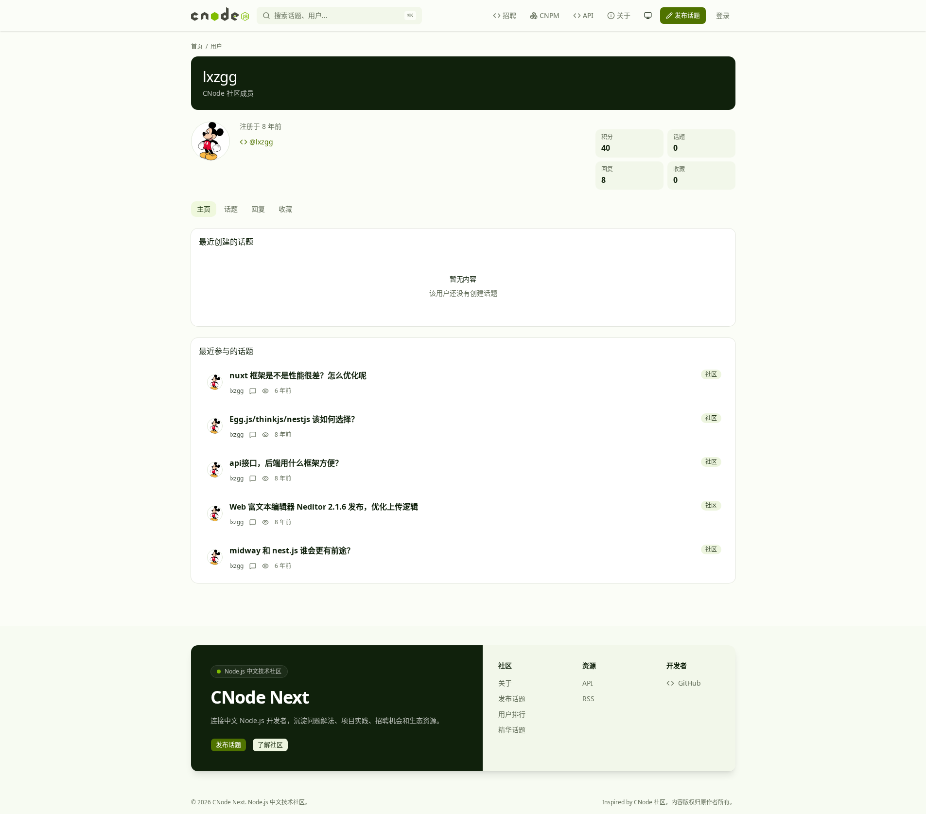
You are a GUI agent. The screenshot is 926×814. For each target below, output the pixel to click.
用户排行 (511, 714)
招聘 (509, 15)
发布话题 (511, 698)
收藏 (285, 208)
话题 (231, 208)
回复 (258, 208)
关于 (623, 15)
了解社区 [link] (270, 744)
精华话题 (511, 729)
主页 (203, 208)
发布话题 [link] (687, 15)
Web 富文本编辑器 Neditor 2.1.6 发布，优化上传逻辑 (323, 506)
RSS (588, 698)
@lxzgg (261, 141)
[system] (648, 15)
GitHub (689, 683)
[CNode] (220, 15)
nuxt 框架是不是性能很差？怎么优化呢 (298, 375)
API (588, 15)
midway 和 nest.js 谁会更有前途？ (291, 550)
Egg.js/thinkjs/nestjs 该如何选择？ (294, 419)
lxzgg (236, 391)
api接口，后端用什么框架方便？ (286, 463)
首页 (197, 47)
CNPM (549, 15)
